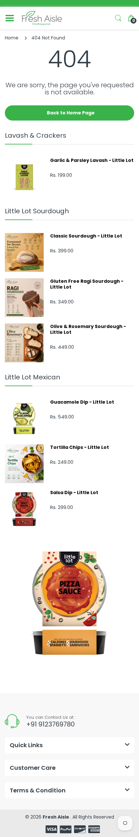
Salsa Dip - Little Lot (74, 492)
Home (11, 38)
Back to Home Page (71, 113)
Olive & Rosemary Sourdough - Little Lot (88, 329)
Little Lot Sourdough (37, 211)
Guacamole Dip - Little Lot (82, 402)
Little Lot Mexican (32, 377)
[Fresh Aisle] (42, 18)
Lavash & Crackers (35, 135)
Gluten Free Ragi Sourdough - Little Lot (86, 284)
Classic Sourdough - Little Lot (86, 236)
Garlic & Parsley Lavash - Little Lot (92, 160)
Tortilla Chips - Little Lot (79, 447)
